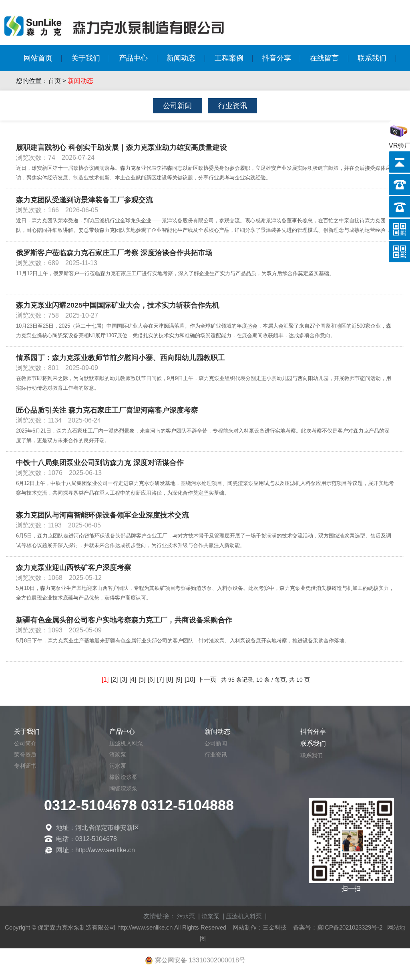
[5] (142, 679)
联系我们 (372, 58)
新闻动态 (181, 58)
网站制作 (245, 927)
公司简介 (25, 743)
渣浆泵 (117, 754)
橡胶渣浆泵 (123, 777)
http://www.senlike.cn (145, 927)
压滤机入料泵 (126, 743)
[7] (160, 679)
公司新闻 (177, 106)
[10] (190, 679)
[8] (169, 679)
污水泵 (117, 766)
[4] (132, 679)
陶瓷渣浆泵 (123, 788)
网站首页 (38, 58)
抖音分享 (276, 58)
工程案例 (229, 58)
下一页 (207, 679)
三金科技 (275, 927)
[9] (178, 679)
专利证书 (25, 766)
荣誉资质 (25, 754)
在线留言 (324, 58)
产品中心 (133, 58)
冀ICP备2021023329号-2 (349, 927)
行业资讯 (232, 106)
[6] (151, 679)
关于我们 (85, 58)
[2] (114, 679)
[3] (123, 679)
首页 (54, 80)
